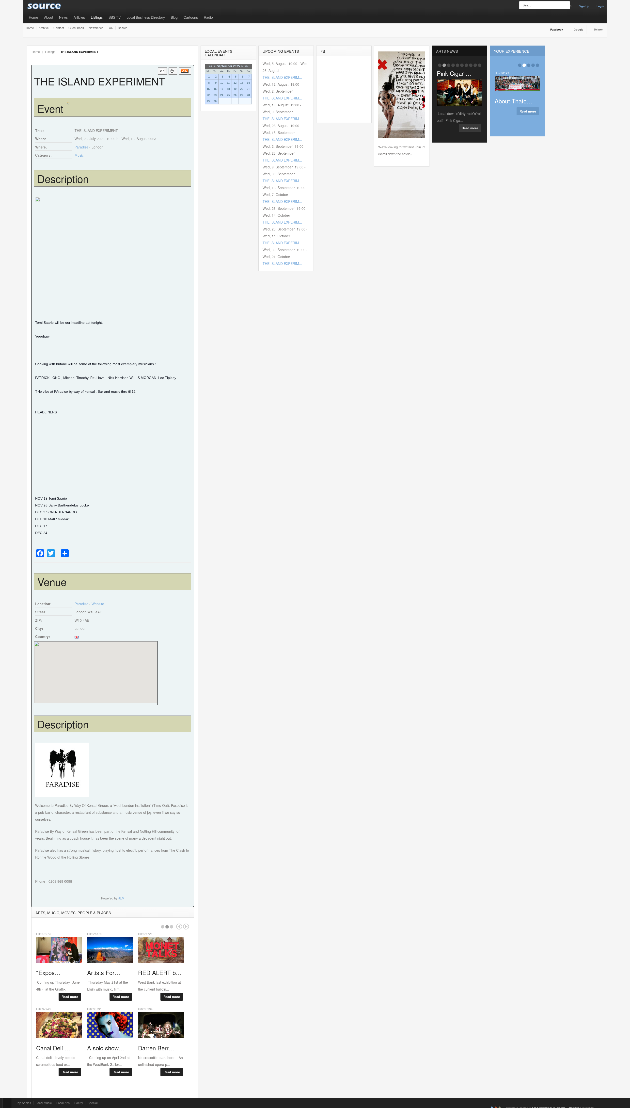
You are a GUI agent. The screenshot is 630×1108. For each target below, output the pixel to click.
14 (248, 82)
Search (122, 28)
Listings (97, 17)
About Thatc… (513, 101)
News (63, 17)
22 (208, 95)
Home (33, 17)
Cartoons (191, 17)
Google (578, 29)
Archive (44, 28)
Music (79, 155)
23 (215, 95)
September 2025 (228, 66)
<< (210, 66)
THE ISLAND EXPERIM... (282, 77)
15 (208, 88)
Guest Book (76, 28)
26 (235, 95)
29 (208, 101)
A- (191, 52)
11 (228, 82)
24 (221, 95)
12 (235, 82)
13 (241, 82)
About (48, 17)
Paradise (81, 147)
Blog (174, 17)
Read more (70, 996)
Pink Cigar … (454, 73)
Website (98, 603)
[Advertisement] (112, 455)
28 (248, 95)
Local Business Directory (145, 17)
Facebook (556, 29)
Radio (208, 17)
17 (221, 88)
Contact (58, 28)
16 (215, 88)
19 (235, 88)
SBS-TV (115, 17)
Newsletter (96, 28)
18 (228, 88)
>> (246, 66)
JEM (121, 898)
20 (241, 88)
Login (600, 6)
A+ (180, 52)
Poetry (78, 1103)
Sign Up (584, 6)
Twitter (598, 29)
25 (228, 95)
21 (248, 88)
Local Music (44, 1103)
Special (93, 1103)
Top (7, 1103)
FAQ (110, 28)
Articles (79, 17)
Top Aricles (23, 1103)
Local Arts (63, 1103)
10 (221, 82)
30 (215, 101)
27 (241, 95)
